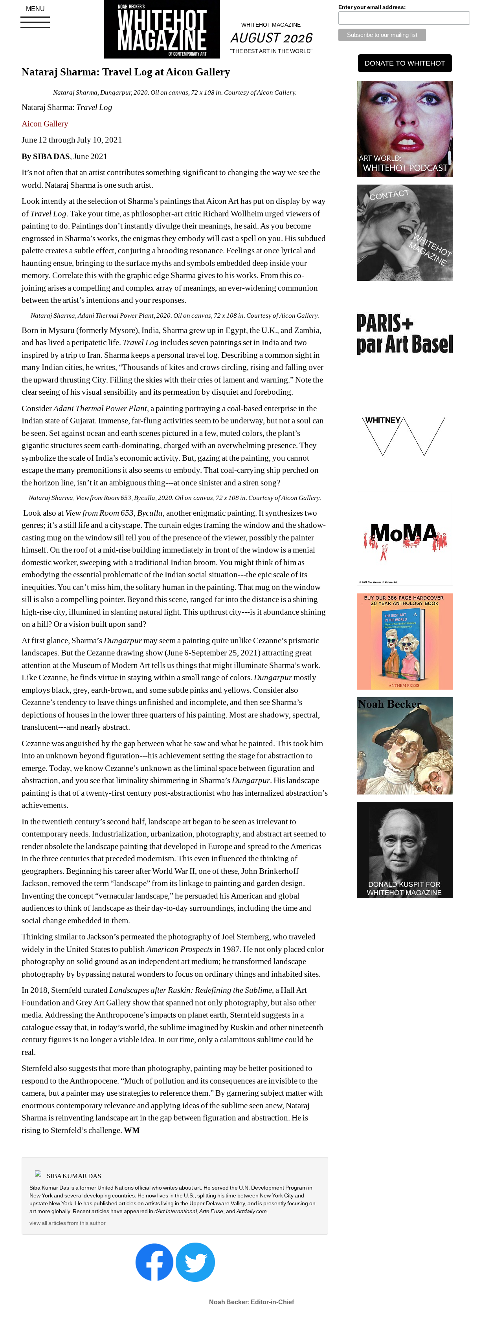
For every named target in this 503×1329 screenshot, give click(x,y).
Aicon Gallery (45, 123)
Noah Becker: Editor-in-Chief (251, 1302)
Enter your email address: (372, 7)
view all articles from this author (67, 1223)
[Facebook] (154, 1262)
